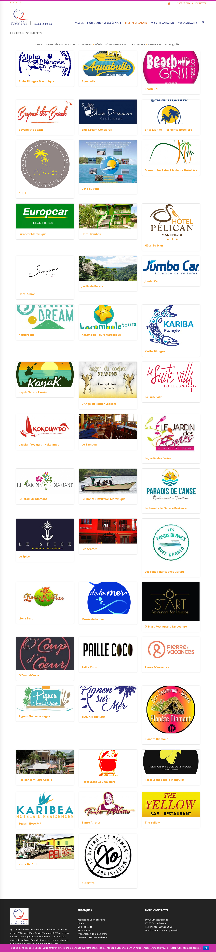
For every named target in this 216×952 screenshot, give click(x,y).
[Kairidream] (45, 317)
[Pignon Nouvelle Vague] (45, 698)
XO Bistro (88, 883)
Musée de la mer (93, 619)
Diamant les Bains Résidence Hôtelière (171, 170)
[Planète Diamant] (170, 709)
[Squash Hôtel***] (45, 805)
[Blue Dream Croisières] (108, 112)
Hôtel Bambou (91, 234)
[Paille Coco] (108, 649)
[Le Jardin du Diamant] (45, 481)
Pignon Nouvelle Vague (34, 716)
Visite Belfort (28, 864)
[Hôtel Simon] (45, 272)
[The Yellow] (171, 804)
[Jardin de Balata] (108, 268)
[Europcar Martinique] (45, 216)
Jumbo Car (152, 281)
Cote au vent (90, 189)
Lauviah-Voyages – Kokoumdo (39, 444)
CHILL (22, 193)
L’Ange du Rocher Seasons (99, 404)
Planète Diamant (156, 739)
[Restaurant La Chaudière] (108, 763)
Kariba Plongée (155, 351)
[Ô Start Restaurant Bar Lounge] (171, 601)
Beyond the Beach (31, 130)
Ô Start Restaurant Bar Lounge (166, 626)
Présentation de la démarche (104, 22)
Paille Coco (89, 667)
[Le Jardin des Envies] (171, 433)
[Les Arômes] (108, 531)
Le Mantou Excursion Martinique (103, 499)
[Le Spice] (45, 535)
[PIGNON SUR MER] (108, 699)
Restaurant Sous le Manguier (164, 780)
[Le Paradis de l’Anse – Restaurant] (171, 486)
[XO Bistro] (108, 856)
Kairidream (26, 335)
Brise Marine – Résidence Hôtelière (168, 130)
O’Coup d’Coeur (29, 675)
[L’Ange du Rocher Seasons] (108, 380)
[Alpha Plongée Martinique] (45, 63)
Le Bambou (89, 444)
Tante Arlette (91, 822)
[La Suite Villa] (171, 377)
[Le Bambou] (108, 426)
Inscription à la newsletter (191, 3)
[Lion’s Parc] (45, 597)
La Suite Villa (153, 397)
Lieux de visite (85, 926)
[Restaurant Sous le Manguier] (171, 762)
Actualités (16, 2)
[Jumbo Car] (171, 266)
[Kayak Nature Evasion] (45, 374)
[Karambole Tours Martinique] (108, 317)
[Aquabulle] (108, 63)
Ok (206, 948)
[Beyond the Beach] (45, 112)
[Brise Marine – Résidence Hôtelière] (171, 112)
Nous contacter (187, 22)
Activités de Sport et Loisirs (91, 919)
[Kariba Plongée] (170, 325)
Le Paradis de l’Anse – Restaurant (167, 508)
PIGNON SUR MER (93, 717)
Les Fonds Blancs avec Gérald (164, 571)
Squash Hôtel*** (30, 823)
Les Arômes (89, 549)
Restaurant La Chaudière (99, 782)
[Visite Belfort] (45, 846)
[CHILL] (45, 164)
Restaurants (84, 930)
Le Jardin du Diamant (33, 499)
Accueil (79, 22)
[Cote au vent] (108, 161)
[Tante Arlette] (108, 804)
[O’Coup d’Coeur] (45, 653)
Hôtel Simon (27, 294)
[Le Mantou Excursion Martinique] (108, 481)
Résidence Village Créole (35, 780)
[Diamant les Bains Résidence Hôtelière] (171, 152)
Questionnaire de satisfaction (93, 937)
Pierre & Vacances (157, 667)
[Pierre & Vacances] (171, 649)
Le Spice (24, 556)
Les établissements (136, 22)
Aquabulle (88, 81)
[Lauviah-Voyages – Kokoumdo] (45, 426)
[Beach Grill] (171, 67)
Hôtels (81, 923)
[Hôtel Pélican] (171, 222)
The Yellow (152, 822)
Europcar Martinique (32, 234)
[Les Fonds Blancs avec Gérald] (170, 542)
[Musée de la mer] (108, 598)
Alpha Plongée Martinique (36, 81)
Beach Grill (152, 89)
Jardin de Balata (92, 286)
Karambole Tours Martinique (101, 335)
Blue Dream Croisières (97, 130)
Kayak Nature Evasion (33, 392)
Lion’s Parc (26, 618)
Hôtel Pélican (154, 245)
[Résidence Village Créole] (45, 762)
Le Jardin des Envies (158, 458)
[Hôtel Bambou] (108, 216)
